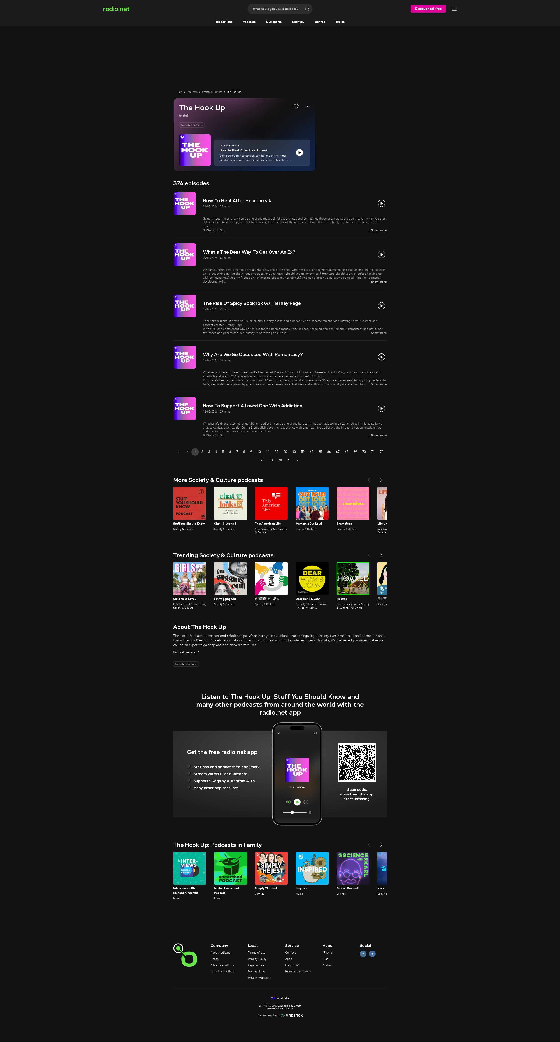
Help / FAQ (292, 965)
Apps (288, 959)
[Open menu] (454, 8)
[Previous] (369, 478)
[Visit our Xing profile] (372, 954)
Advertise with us (222, 965)
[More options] (307, 106)
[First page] (178, 452)
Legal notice (256, 965)
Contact (290, 952)
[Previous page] (187, 452)
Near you (298, 21)
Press (215, 959)
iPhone (327, 952)
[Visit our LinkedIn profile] (363, 954)
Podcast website (184, 652)
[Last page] (297, 460)
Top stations (223, 21)
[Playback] (299, 152)
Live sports (274, 21)
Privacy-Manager (259, 977)
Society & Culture (191, 125)
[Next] (381, 478)
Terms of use (256, 952)
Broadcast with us (223, 971)
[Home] (180, 92)
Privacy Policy (257, 959)
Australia (282, 998)
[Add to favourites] (296, 106)
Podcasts (249, 21)
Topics (340, 21)
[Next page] (288, 460)
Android (328, 965)
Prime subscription (298, 971)
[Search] (307, 8)
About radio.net (221, 952)
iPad (326, 959)
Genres (320, 21)
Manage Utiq (256, 971)
